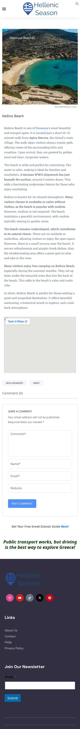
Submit (12, 698)
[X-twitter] (40, 598)
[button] (77, 3)
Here (64, 526)
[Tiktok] (30, 598)
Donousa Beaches (22, 38)
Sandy (36, 383)
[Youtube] (20, 598)
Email (10, 677)
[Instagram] (10, 598)
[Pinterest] (50, 598)
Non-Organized (14, 383)
